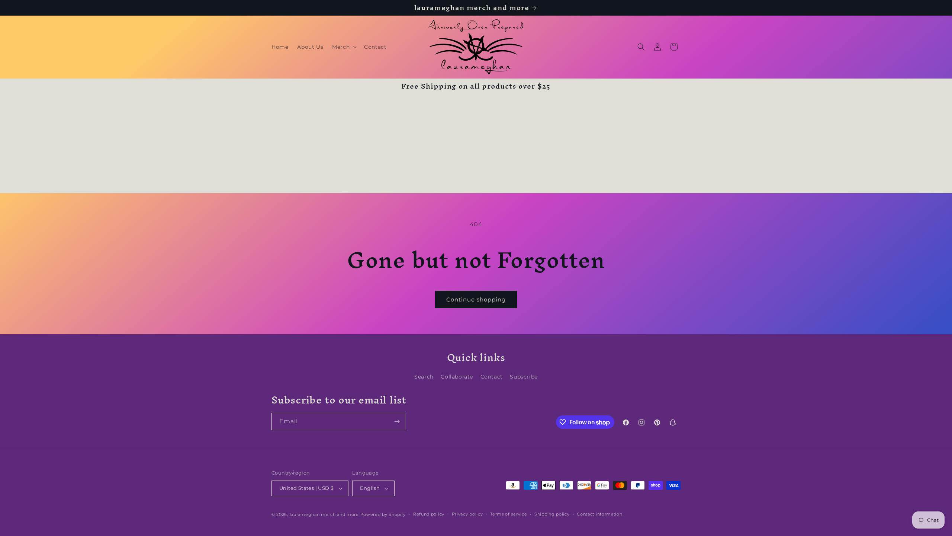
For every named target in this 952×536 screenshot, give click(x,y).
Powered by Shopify (383, 514)
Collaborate (457, 376)
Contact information (599, 514)
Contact (491, 376)
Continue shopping (476, 299)
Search (424, 376)
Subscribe (523, 376)
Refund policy (428, 514)
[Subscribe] (397, 421)
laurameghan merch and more (324, 514)
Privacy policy (467, 514)
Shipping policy (552, 514)
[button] (344, 47)
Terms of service (508, 514)
